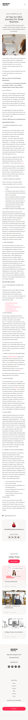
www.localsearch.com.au (11, 303)
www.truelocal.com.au (10, 309)
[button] (25, 4)
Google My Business (13, 356)
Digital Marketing (12, 13)
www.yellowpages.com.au (11, 310)
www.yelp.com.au (9, 305)
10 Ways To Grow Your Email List (14, 632)
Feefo (16, 387)
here (22, 163)
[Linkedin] (9, 667)
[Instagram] (16, 667)
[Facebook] (19, 667)
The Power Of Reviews (11, 581)
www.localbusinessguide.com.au (13, 307)
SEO (20, 13)
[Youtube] (12, 667)
